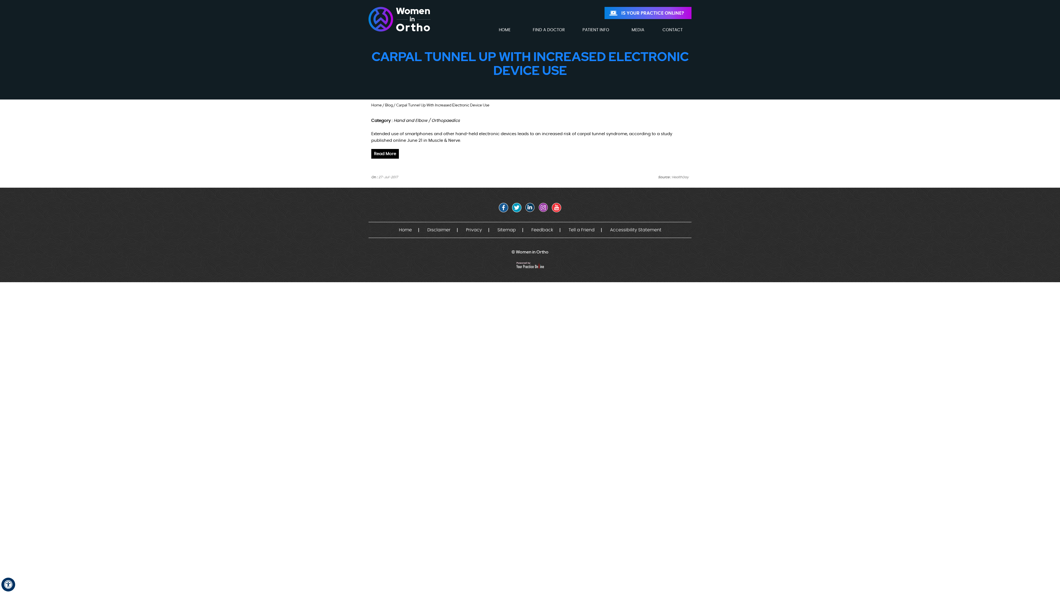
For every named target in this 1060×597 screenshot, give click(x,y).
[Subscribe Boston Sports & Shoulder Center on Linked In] (530, 207)
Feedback (542, 230)
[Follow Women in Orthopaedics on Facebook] (503, 207)
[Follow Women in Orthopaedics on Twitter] (516, 207)
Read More (385, 154)
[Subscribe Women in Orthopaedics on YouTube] (556, 207)
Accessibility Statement (635, 230)
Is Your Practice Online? (652, 13)
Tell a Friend (582, 230)
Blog (389, 105)
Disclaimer (439, 230)
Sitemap (506, 230)
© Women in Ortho (530, 252)
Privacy (474, 230)
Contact (672, 30)
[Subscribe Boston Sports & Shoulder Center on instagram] (543, 207)
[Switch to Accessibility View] (8, 584)
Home (376, 105)
